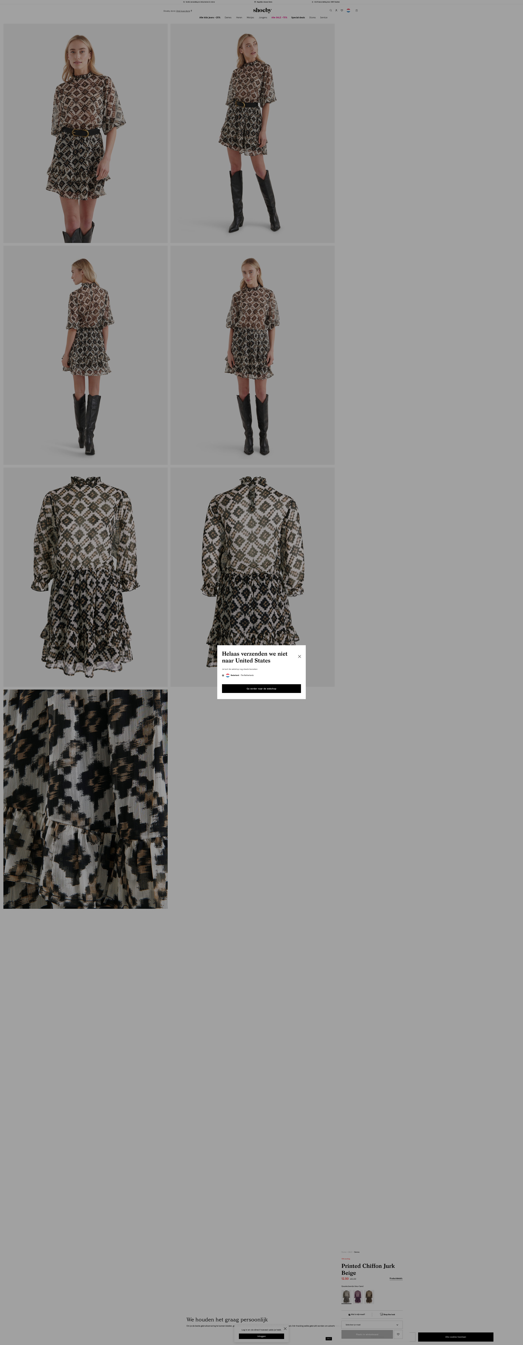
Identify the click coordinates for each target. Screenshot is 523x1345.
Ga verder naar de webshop (261, 689)
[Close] (299, 657)
